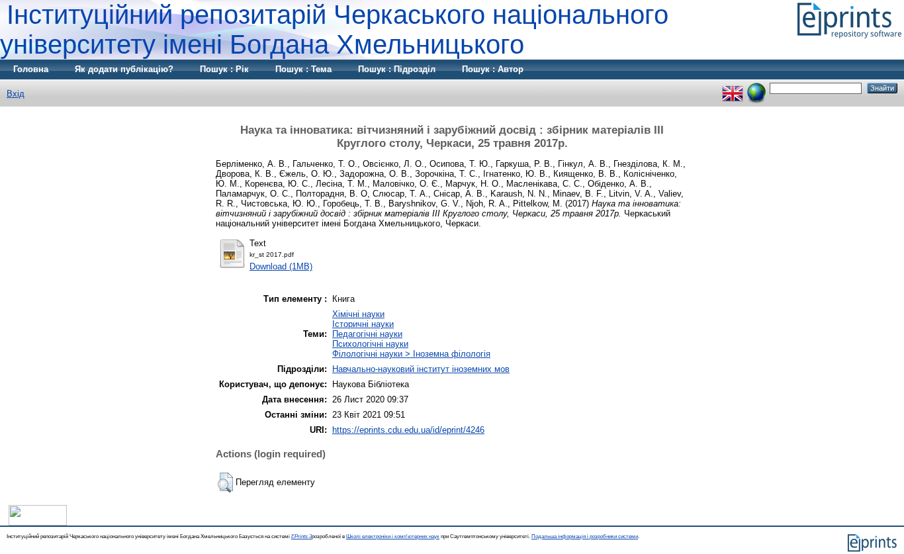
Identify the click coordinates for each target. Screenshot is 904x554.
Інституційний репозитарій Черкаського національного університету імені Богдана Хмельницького (334, 29)
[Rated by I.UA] (38, 523)
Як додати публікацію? (124, 69)
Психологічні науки (370, 344)
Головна (30, 69)
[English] (732, 88)
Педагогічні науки (367, 334)
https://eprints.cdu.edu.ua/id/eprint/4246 (408, 430)
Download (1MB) (280, 266)
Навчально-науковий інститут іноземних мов (421, 369)
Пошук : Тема (303, 69)
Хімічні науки (358, 314)
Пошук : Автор (492, 69)
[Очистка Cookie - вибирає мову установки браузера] (756, 88)
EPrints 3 (301, 536)
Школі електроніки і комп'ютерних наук (392, 536)
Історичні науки (363, 324)
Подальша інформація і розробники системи (584, 536)
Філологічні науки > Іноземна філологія (411, 354)
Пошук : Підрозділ (396, 69)
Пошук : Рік (224, 69)
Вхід (15, 94)
